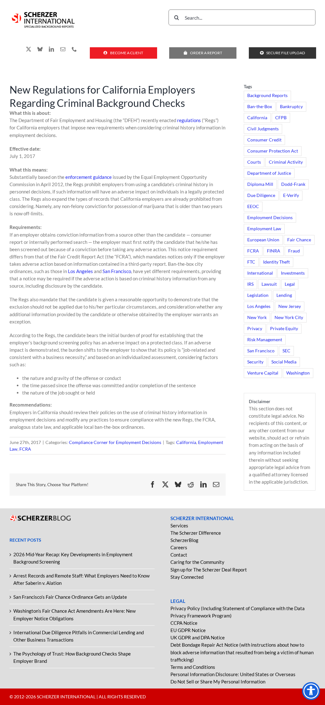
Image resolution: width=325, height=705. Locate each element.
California (186, 442)
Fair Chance (299, 239)
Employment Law (264, 228)
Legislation (258, 295)
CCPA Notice (183, 623)
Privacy (254, 328)
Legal (290, 284)
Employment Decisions (270, 217)
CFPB (281, 117)
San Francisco (117, 271)
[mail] (62, 49)
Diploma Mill (260, 184)
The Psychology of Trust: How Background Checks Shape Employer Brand (72, 657)
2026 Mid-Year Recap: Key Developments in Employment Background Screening (73, 558)
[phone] (74, 49)
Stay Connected (186, 577)
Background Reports (267, 95)
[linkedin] (51, 49)
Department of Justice (269, 173)
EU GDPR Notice (188, 630)
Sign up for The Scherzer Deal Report (208, 569)
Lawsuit (269, 284)
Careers (178, 547)
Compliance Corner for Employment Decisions (115, 442)
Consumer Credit (264, 139)
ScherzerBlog (184, 540)
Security (255, 361)
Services (179, 525)
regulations (189, 120)
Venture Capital (262, 372)
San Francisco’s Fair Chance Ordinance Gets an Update (70, 597)
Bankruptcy (291, 106)
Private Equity (284, 328)
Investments (293, 273)
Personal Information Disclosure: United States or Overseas (232, 674)
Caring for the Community (197, 562)
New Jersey (289, 306)
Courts (254, 162)
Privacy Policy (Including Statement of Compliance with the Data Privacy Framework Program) (237, 611)
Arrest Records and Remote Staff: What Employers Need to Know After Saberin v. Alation (81, 579)
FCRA (25, 449)
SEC (286, 350)
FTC (251, 261)
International (260, 273)
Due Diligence (261, 195)
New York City (289, 317)
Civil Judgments (263, 128)
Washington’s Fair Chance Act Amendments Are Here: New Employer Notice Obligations (74, 614)
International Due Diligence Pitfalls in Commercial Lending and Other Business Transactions (78, 636)
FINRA (273, 250)
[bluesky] (40, 49)
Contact (178, 555)
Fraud (294, 250)
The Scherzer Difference (195, 533)
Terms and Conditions (192, 667)
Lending (284, 295)
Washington (298, 372)
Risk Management (264, 339)
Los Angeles (80, 271)
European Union (263, 239)
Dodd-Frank (293, 184)
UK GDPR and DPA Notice (197, 637)
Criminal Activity (286, 162)
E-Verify (291, 195)
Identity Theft (276, 261)
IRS (250, 284)
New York (257, 317)
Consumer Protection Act (272, 150)
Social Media (283, 361)
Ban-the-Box (259, 106)
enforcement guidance (88, 177)
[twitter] (28, 49)
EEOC (253, 206)
